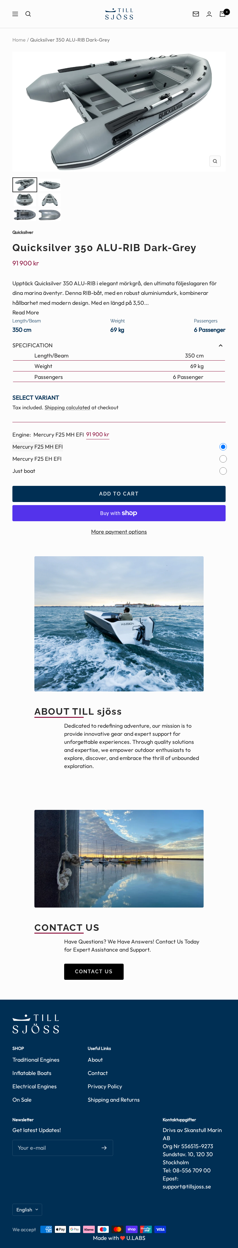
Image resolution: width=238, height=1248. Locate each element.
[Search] (28, 14)
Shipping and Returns (114, 1099)
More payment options (119, 531)
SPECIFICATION (32, 345)
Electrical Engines (34, 1086)
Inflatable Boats (31, 1073)
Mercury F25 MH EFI (37, 446)
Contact (98, 1073)
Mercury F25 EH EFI (37, 458)
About (95, 1059)
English (24, 1209)
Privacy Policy (105, 1086)
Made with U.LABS (119, 1237)
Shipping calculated (67, 407)
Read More (25, 312)
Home (19, 40)
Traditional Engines (36, 1059)
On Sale (22, 1099)
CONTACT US (94, 972)
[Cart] (222, 14)
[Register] (104, 1148)
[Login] (209, 14)
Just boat (23, 470)
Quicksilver (22, 232)
